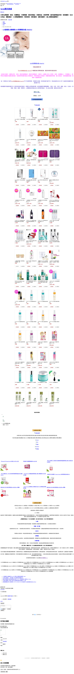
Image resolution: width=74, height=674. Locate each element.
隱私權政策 (43, 658)
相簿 (4, 22)
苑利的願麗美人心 (44, 557)
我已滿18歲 (3, 671)
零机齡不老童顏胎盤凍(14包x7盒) (30, 461)
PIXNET (28, 658)
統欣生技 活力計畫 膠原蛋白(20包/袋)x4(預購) (56, 487)
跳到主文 (2, 12)
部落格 (4, 23)
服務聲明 (47, 658)
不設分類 (10, 19)
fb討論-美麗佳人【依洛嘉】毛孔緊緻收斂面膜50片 (13, 577)
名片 (4, 24)
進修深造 (9, 599)
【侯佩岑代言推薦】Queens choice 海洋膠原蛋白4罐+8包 (58, 474)
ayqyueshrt (2, 589)
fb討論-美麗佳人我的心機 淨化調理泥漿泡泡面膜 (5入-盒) (14, 580)
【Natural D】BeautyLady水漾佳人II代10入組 (10, 461)
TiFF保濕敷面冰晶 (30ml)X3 (37, 63)
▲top (1, 601)
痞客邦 (9, 595)
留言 (12, 595)
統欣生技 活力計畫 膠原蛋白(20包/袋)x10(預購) (10, 487)
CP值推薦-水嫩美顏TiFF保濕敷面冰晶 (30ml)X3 (17, 29)
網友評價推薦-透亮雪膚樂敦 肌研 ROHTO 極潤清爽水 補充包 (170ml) (17, 579)
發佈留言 (2, 610)
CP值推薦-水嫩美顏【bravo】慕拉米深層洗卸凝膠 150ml (14, 576)
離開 (6, 671)
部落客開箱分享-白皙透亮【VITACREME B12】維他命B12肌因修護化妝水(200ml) (19, 581)
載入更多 (2, 603)
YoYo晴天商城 (6, 9)
